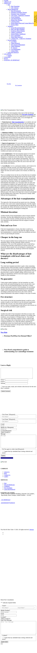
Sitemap (31, 529)
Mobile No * (7, 427)
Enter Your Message (6, 620)
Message (3, 434)
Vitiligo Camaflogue (25, 569)
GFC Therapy (24, 544)
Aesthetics (7, 486)
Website (3, 383)
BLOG (15, 595)
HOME (16, 537)
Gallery (6, 476)
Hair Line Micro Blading (27, 566)
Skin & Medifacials (9, 484)
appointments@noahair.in (8, 502)
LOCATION (17, 590)
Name (3, 379)
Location (6, 430)
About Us (6, 472)
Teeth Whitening (25, 583)
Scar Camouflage (25, 572)
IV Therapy (23, 584)
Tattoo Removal (24, 580)
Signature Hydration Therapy (28, 549)
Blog (13, 71)
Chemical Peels (24, 558)
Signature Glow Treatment (27, 550)
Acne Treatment (24, 554)
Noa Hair (9, 83)
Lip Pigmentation (25, 586)
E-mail (2, 424)
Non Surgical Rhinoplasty (27, 581)
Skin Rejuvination (25, 547)
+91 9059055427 (5, 500)
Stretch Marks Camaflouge (27, 570)
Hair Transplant (21, 71)
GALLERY (17, 594)
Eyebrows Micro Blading (27, 567)
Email (3, 381)
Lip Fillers (23, 578)
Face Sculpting (8, 488)
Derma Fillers (24, 561)
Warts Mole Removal (26, 574)
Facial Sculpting (21, 577)
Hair (5, 483)
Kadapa (19, 592)
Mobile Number (5, 610)
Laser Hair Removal (9, 489)
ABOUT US (17, 538)
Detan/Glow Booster (26, 557)
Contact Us (7, 475)
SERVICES (17, 540)
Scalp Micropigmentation (27, 564)
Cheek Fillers (24, 587)
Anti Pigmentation (25, 555)
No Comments (18, 85)
